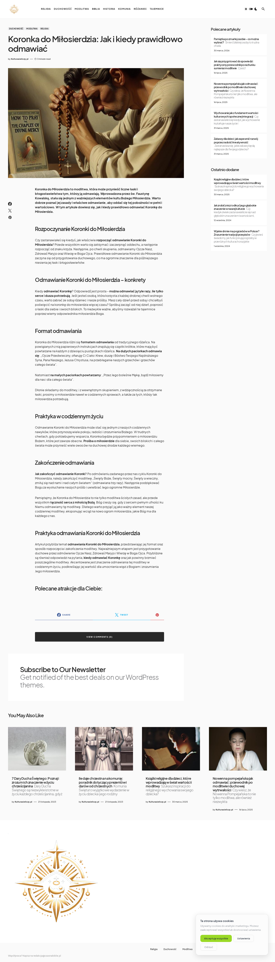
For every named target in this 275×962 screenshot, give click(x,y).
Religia (45, 29)
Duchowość (16, 29)
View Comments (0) (99, 637)
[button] (250, 9)
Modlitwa (31, 29)
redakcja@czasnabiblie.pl (47, 955)
